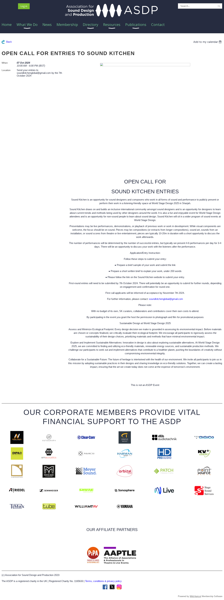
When (5, 62)
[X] (112, 587)
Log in (23, 6)
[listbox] (207, 42)
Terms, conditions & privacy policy (103, 581)
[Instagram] (119, 587)
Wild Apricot (195, 596)
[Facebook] (105, 587)
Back (9, 41)
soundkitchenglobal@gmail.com (166, 299)
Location (6, 70)
